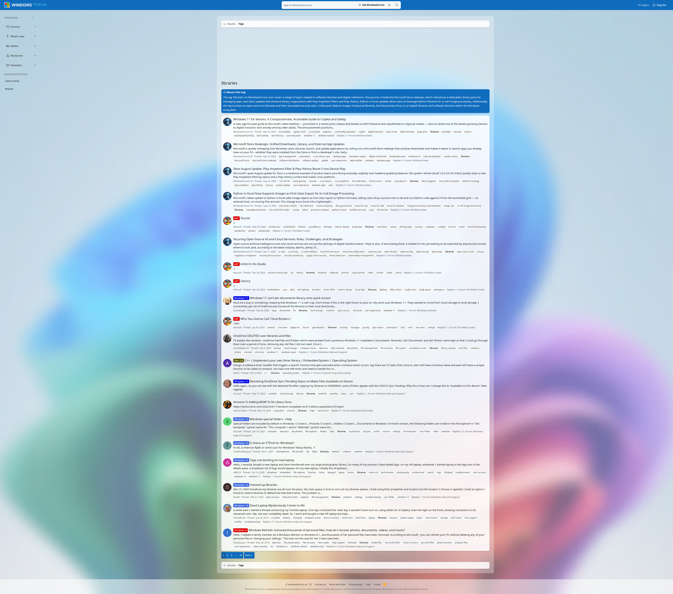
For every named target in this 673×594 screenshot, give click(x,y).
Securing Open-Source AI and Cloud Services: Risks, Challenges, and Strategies (288, 239)
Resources (17, 55)
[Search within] (389, 5)
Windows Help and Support (332, 352)
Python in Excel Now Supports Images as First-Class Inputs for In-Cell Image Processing (293, 193)
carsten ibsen (240, 410)
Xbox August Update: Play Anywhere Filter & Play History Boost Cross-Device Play (289, 169)
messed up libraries (255, 485)
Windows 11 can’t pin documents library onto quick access (282, 298)
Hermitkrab (239, 517)
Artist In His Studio (250, 264)
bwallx (236, 497)
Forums (15, 26)
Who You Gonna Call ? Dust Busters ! (262, 319)
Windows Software (427, 310)
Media (14, 46)
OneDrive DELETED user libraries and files (262, 336)
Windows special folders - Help (263, 419)
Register (9, 88)
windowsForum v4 (298, 584)
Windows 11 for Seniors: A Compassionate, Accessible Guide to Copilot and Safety (289, 119)
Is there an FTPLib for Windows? (264, 443)
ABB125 (237, 472)
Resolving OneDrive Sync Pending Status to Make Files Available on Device (293, 381)
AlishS (236, 372)
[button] (35, 27)
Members (16, 65)
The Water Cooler (301, 230)
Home (377, 584)
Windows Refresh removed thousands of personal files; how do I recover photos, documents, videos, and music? (319, 530)
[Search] (397, 5)
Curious (237, 393)
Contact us (320, 584)
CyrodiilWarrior (241, 348)
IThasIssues (239, 542)
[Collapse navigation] (33, 18)
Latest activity (12, 80)
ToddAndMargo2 (242, 451)
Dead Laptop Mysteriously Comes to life (269, 505)
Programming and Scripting (336, 372)
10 (240, 555)
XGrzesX (237, 431)
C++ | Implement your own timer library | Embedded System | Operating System (295, 360)
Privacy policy (356, 584)
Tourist (242, 218)
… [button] (236, 555)
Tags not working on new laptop (264, 460)
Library (242, 281)
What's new (17, 36)
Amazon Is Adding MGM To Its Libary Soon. (263, 402)
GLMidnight (239, 310)
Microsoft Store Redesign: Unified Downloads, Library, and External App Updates (289, 144)
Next (247, 555)
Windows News (364, 135)
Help (368, 584)
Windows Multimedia (362, 410)
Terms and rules (337, 584)
